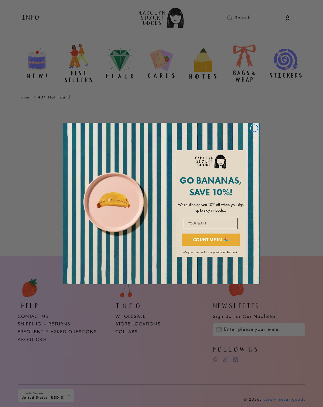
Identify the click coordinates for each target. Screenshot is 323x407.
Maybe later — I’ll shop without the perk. (210, 252)
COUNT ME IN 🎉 (210, 239)
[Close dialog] (254, 128)
